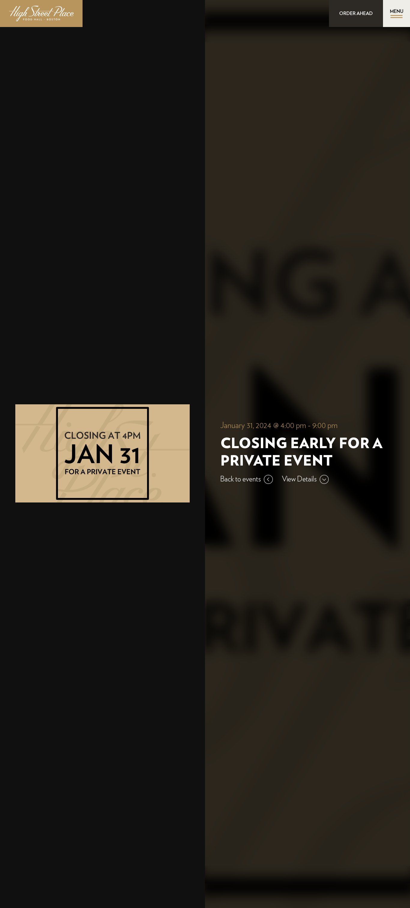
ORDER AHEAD (356, 13)
